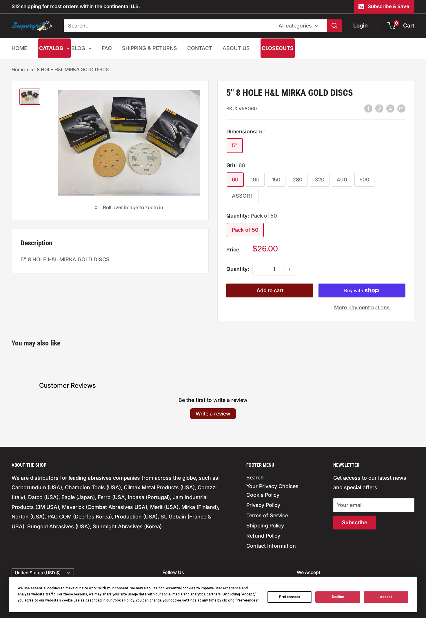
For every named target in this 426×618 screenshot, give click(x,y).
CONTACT (199, 48)
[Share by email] (401, 108)
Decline (338, 597)
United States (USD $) (38, 572)
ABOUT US (236, 48)
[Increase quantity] (289, 269)
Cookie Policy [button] (123, 600)
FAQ (107, 48)
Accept (386, 597)
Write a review (213, 414)
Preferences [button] (247, 600)
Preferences (289, 597)
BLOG (78, 48)
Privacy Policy (263, 505)
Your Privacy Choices (272, 486)
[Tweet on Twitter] (390, 108)
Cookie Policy (262, 495)
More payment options (362, 307)
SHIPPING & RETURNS (149, 48)
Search (255, 477)
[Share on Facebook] (368, 108)
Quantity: (237, 269)
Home (18, 69)
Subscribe (354, 522)
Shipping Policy (265, 526)
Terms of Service (267, 515)
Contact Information (271, 546)
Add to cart (269, 290)
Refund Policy (263, 536)
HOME (19, 48)
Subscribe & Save (388, 6)
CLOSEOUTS (278, 48)
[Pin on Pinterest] (379, 108)
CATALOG (51, 48)
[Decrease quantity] (259, 269)
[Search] (334, 25)
